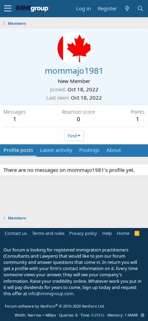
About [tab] (113, 149)
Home (123, 233)
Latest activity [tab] (56, 149)
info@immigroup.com (50, 293)
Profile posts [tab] (18, 149)
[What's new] (127, 8)
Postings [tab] (89, 149)
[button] (7, 8)
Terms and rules (48, 233)
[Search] (140, 8)
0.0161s (97, 315)
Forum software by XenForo (55, 306)
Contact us (16, 233)
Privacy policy (83, 233)
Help (107, 233)
